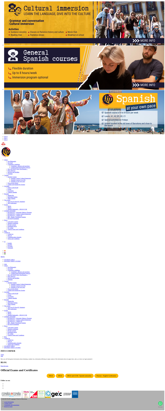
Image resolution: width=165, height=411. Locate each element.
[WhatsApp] (160, 403)
